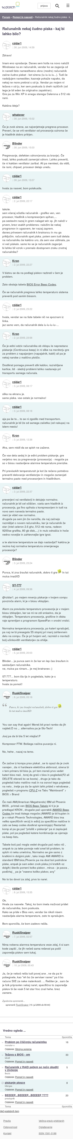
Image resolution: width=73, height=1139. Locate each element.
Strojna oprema (23, 1049)
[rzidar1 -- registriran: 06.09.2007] (6, 45)
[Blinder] (6, 145)
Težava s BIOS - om (17, 1054)
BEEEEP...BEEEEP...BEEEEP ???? (26, 1095)
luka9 (7, 1057)
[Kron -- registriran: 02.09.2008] (6, 263)
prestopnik (10, 1098)
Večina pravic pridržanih (51, 1120)
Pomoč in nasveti (24, 1061)
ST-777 (16, 585)
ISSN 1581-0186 (47, 1133)
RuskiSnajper (21, 693)
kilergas (8, 1085)
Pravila (7, 1120)
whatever (18, 115)
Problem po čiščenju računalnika (26, 1042)
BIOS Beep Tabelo (37, 806)
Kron (15, 261)
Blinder (17, 143)
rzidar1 (17, 43)
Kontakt (7, 1133)
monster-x (10, 1045)
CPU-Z (33, 790)
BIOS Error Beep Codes (41, 284)
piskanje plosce (15, 1082)
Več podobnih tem (9, 1111)
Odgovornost (10, 1127)
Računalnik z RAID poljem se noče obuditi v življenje (32, 1068)
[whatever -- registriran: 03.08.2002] (6, 116)
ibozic (7, 1073)
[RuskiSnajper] (6, 695)
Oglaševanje (45, 1127)
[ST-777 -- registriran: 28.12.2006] (6, 587)
